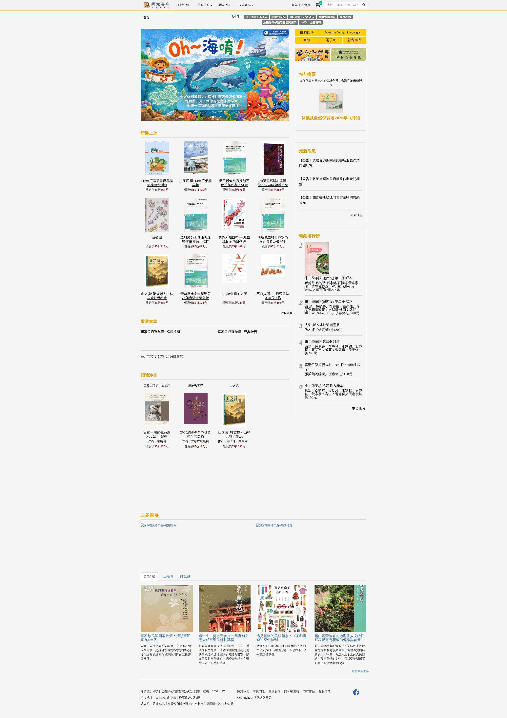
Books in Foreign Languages (342, 32)
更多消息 (356, 215)
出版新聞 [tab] (167, 576)
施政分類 (204, 5)
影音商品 (354, 40)
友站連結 (245, 5)
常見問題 (259, 691)
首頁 (146, 17)
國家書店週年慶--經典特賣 (237, 332)
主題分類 (183, 5)
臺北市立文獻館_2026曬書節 (162, 357)
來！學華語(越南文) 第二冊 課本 (329, 302)
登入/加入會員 (301, 5)
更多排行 (358, 409)
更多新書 (286, 313)
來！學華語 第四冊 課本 (322, 341)
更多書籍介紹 (360, 671)
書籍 (307, 40)
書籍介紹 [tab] (149, 576)
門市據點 (309, 691)
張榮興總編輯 (315, 374)
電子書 (331, 40)
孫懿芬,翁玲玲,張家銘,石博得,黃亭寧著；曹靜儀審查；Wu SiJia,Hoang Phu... (331, 286)
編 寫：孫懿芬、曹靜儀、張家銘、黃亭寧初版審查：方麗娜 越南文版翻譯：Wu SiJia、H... (332, 309)
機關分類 (224, 5)
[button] (152, 77)
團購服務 (307, 32)
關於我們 (243, 691)
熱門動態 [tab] (185, 576)
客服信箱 (324, 691)
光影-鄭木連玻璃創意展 (322, 325)
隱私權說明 (291, 691)
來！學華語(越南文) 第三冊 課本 (329, 278)
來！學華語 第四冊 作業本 (324, 386)
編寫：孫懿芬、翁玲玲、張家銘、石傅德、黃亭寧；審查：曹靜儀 (333, 348)
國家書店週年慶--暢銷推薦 (160, 332)
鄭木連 (310, 330)
